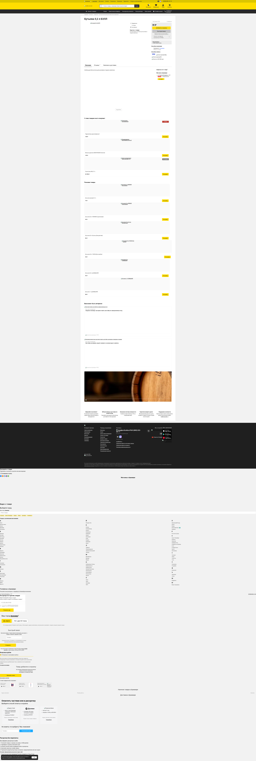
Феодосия (174, 570)
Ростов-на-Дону (175, 533)
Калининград (89, 528)
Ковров (87, 540)
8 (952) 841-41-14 (167, 1)
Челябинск (29, 515)
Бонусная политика (104, 440)
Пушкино (174, 529)
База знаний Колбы (104, 449)
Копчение (86, 438)
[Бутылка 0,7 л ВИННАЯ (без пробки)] (126, 190)
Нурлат (87, 575)
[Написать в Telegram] (158, 1)
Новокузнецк (89, 570)
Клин (87, 538)
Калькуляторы (139, 11)
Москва (2, 515)
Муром (87, 559)
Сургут (173, 549)
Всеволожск (2, 555)
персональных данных (89, 465)
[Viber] (6, 476)
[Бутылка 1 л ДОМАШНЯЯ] (126, 284)
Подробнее (118, 109)
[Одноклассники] (2, 476)
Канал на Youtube (158, 437)
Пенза (173, 524)
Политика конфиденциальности (123, 447)
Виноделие (86, 433)
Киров (87, 535)
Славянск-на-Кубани (176, 544)
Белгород (2, 536)
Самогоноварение (88, 430)
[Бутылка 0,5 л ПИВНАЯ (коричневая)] (126, 209)
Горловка (2, 563)
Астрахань (2, 529)
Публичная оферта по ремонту (123, 445)
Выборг (1, 557)
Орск (87, 584)
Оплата (107, 1)
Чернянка (174, 574)
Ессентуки (2, 576)
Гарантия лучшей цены (105, 442)
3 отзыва (134, 25)
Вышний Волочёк (4, 558)
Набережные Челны (90, 564)
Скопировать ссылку (7, 473)
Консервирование (88, 437)
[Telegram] (4, 476)
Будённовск (2, 544)
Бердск (1, 541)
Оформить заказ (11, 675)
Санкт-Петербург (8, 515)
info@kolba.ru (119, 441)
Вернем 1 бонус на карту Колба (161, 33)
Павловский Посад (176, 522)
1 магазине (161, 48)
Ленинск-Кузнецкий (90, 550)
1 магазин (94, 1)
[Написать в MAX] (161, 1)
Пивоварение (87, 431)
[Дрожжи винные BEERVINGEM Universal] (126, 145)
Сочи (173, 545)
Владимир (2, 552)
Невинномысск (89, 565)
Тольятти (174, 558)
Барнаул (2, 533)
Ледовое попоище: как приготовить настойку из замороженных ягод (103, 310)
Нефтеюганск (89, 567)
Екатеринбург (3, 575)
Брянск (1, 543)
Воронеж (2, 553)
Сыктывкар (174, 550)
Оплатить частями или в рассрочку (159, 37)
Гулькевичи (2, 564)
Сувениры (86, 440)
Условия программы (4, 665)
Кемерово (88, 533)
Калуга (87, 530)
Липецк (87, 552)
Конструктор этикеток (127, 11)
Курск (87, 543)
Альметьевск (3, 524)
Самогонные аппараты (114, 11)
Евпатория (2, 573)
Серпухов (174, 541)
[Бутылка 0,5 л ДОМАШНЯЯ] (126, 265)
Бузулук (1, 546)
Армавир (87, 1)
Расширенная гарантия (105, 451)
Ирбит (1, 582)
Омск (87, 579)
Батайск (2, 535)
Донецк (1, 569)
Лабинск (88, 547)
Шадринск (174, 580)
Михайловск (88, 556)
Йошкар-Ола (88, 522)
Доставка (101, 1)
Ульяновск (174, 564)
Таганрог (174, 555)
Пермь (15, 515)
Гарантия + (126, 1)
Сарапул (173, 539)
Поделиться (134, 23)
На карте (161, 79)
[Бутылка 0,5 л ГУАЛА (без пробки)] (128, 246)
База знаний (148, 11)
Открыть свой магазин (136, 1)
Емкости (86, 435)
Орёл (87, 581)
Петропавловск (175, 527)
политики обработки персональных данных (13, 641)
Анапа (1, 526)
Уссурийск (174, 565)
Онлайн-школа (158, 11)
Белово (1, 540)
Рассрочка (113, 1)
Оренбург (24, 515)
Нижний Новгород (90, 569)
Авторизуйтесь (156, 41)
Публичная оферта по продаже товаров (125, 443)
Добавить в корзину (161, 28)
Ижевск (1, 580)
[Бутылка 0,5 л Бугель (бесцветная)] (126, 228)
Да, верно (6, 621)
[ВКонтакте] (1, 476)
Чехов (173, 576)
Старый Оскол (175, 547)
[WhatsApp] (8, 476)
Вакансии (119, 1)
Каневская (88, 532)
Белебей (2, 538)
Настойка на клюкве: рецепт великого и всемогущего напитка (102, 343)
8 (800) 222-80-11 (164, 416)
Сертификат (134, 27)
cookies (10, 756)
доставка (106, 435)
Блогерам (102, 447)
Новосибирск (89, 572)
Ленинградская (89, 549)
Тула (173, 559)
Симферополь (175, 542)
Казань (87, 527)
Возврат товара (103, 438)
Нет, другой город (20, 621)
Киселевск (88, 536)
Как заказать (103, 444)
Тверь (19, 515)
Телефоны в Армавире (169, 11)
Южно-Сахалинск (175, 584)
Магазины (102, 430)
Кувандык (88, 541)
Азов (1, 522)
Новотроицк (88, 573)
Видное (1, 550)
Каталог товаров (92, 11)
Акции (105, 11)
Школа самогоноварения (105, 433)
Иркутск (1, 584)
